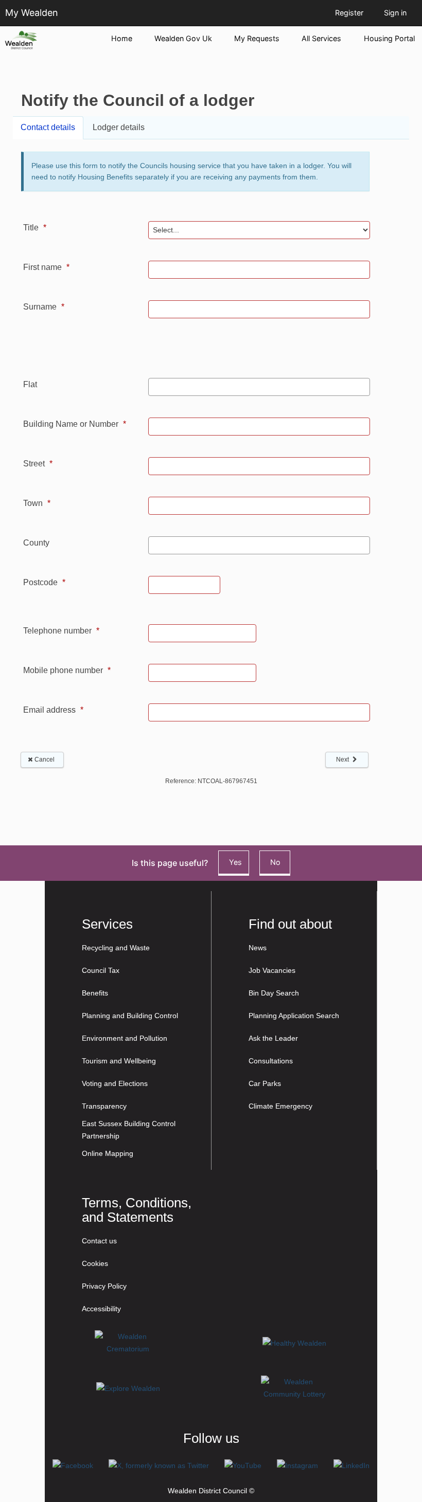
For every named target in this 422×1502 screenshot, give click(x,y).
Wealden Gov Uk (183, 38)
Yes (235, 862)
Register (349, 12)
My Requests (256, 38)
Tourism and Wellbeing (119, 1061)
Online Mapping (107, 1153)
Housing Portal (389, 38)
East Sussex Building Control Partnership (128, 1129)
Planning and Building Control (130, 1015)
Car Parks (265, 1083)
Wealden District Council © (211, 1491)
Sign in (395, 12)
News (258, 948)
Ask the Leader (273, 1038)
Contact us (99, 1241)
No (275, 862)
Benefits (95, 993)
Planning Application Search (294, 1015)
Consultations (271, 1061)
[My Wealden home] (52, 40)
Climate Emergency (280, 1106)
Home (121, 38)
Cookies (95, 1263)
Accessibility (101, 1309)
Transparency (104, 1106)
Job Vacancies (272, 970)
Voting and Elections (115, 1083)
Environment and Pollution (124, 1038)
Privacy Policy (104, 1286)
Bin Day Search (274, 993)
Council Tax (100, 970)
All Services (321, 38)
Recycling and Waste (116, 948)
